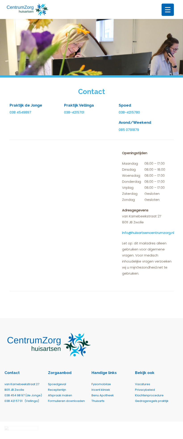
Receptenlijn (57, 390)
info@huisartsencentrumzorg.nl (148, 232)
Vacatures (142, 384)
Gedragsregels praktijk (151, 401)
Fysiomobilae (101, 384)
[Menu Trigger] (168, 10)
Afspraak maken (60, 395)
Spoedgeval (57, 384)
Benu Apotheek (103, 395)
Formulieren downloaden (66, 401)
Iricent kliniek (101, 390)
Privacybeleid (145, 390)
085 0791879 (129, 129)
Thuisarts (98, 401)
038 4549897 (20, 112)
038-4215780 (129, 112)
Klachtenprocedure (149, 395)
